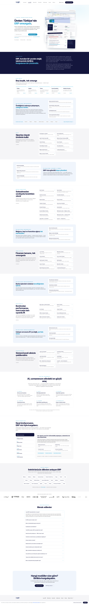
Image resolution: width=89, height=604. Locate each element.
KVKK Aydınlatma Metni (36, 602)
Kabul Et (85, 602)
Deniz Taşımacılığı (35, 483)
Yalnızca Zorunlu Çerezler (77, 602)
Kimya (31, 480)
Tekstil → (47, 121)
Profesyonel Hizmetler (57, 483)
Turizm (45, 483)
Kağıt (52, 480)
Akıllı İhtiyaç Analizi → (32, 34)
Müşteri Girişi (61, 2)
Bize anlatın (43, 487)
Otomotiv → (26, 121)
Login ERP (29, 2)
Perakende (62, 480)
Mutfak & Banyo (36, 480)
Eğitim (41, 483)
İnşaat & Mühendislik (45, 480)
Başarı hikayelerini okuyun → (68, 121)
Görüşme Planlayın (69, 2)
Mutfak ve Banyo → (41, 121)
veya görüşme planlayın (36, 36)
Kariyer (50, 2)
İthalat (50, 483)
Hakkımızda (45, 2)
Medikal (56, 480)
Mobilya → (35, 121)
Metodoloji (35, 2)
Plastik (26, 480)
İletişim (54, 2)
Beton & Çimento (26, 483)
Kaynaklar (39, 2)
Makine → (31, 121)
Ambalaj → (51, 121)
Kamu (64, 483)
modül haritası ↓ (16, 37)
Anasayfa (24, 2)
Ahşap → (56, 121)
